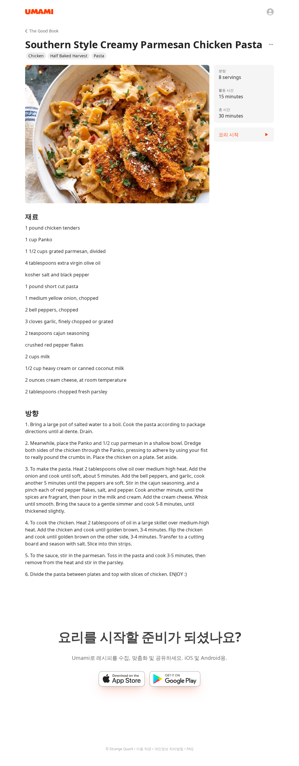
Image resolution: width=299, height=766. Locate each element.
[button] (36, 55)
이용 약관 (143, 748)
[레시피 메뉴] (271, 44)
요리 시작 (229, 134)
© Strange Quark (119, 748)
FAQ (190, 748)
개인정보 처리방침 (168, 748)
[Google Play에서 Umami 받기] (175, 678)
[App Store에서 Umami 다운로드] (122, 678)
